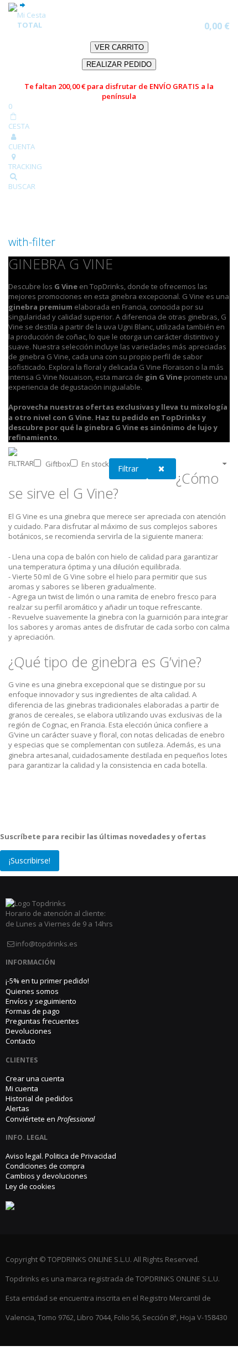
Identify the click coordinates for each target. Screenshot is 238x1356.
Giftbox (57, 464)
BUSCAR (21, 186)
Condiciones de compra (45, 1166)
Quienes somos (32, 991)
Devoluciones (28, 1031)
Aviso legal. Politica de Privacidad (61, 1156)
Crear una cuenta (35, 1078)
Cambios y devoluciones (46, 1176)
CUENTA (21, 146)
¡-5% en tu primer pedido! (47, 981)
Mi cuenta (22, 1088)
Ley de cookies (30, 1186)
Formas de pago (33, 1011)
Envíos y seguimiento (41, 1001)
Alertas (17, 1108)
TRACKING (25, 166)
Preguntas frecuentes (42, 1021)
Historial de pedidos (39, 1098)
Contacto (20, 1041)
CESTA (18, 126)
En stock (95, 464)
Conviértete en (50, 1119)
